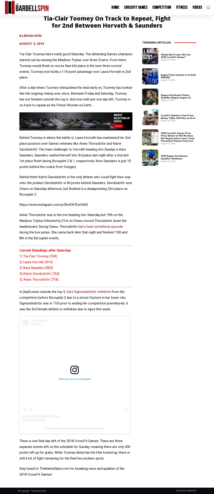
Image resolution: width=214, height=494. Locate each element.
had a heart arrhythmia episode (100, 227)
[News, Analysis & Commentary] (30, 7)
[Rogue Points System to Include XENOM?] (150, 76)
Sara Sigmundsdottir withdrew (89, 292)
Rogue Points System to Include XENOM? (178, 76)
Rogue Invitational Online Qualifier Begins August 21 (176, 96)
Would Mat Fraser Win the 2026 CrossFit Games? (176, 56)
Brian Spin (33, 36)
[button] (208, 7)
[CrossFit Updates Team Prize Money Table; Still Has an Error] (150, 117)
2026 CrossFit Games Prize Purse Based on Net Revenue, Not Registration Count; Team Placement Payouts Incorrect (177, 137)
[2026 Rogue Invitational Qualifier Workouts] (150, 158)
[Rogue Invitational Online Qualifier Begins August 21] (150, 97)
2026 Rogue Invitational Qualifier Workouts (174, 157)
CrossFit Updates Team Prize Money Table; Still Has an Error (178, 116)
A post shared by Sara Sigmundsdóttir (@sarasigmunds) (74, 428)
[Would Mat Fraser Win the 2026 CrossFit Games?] (150, 56)
